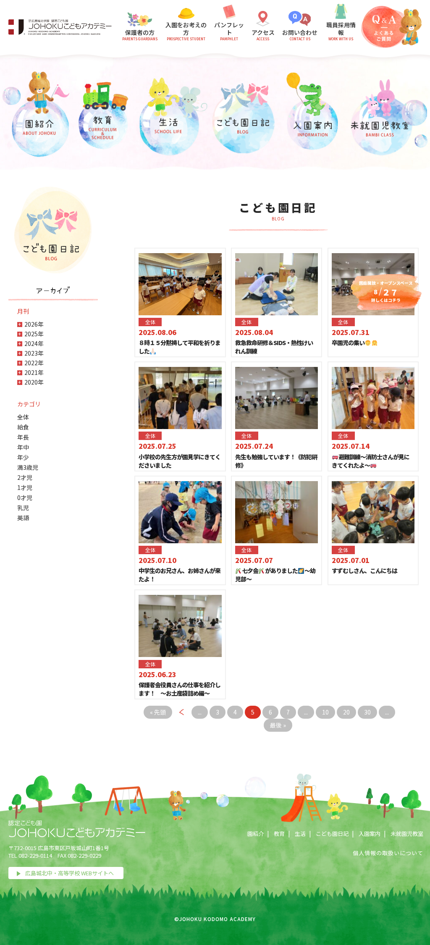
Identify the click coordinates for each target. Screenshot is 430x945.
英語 (23, 517)
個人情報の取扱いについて (388, 853)
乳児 (23, 507)
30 (367, 712)
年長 (23, 437)
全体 (23, 417)
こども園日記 (332, 834)
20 (346, 712)
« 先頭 (158, 712)
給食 (23, 427)
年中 (23, 447)
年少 (23, 457)
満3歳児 (27, 467)
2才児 (24, 477)
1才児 (24, 487)
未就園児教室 (407, 834)
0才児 (24, 497)
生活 (300, 834)
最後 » (278, 725)
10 (325, 712)
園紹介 (255, 834)
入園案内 (369, 834)
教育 (279, 834)
